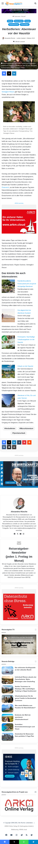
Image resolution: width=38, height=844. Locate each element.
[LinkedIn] (14, 73)
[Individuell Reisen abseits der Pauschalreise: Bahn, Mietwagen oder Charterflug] (7, 680)
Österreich (5, 187)
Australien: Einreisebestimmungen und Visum (25, 727)
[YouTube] (20, 534)
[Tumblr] (19, 442)
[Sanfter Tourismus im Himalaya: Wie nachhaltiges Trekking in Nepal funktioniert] (7, 689)
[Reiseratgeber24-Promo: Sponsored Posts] (19, 11)
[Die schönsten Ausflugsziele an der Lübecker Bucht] (7, 670)
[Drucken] (14, 447)
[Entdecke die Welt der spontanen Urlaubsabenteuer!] (7, 718)
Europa (27, 21)
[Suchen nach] (35, 4)
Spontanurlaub (19, 433)
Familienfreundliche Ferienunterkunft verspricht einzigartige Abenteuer (27, 283)
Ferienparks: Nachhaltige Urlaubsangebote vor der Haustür (26, 339)
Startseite (17, 16)
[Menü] (3, 4)
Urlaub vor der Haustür (25, 366)
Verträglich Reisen (8, 92)
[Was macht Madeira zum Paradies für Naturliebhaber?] (7, 708)
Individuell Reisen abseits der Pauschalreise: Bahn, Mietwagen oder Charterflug (25, 679)
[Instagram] (23, 534)
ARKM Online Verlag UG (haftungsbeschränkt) (19, 826)
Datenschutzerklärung (28, 568)
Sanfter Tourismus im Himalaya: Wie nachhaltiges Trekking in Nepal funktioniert (25, 689)
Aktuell (23, 16)
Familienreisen (13, 24)
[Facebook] (4, 73)
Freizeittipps (24, 24)
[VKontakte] (4, 447)
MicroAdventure (26, 428)
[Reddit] (29, 442)
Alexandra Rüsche (10, 38)
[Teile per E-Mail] (9, 447)
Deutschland (19, 21)
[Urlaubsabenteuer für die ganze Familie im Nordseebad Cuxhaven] (7, 699)
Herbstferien (10, 428)
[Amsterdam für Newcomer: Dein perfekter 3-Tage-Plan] (7, 737)
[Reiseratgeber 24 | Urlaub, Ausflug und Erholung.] (13, 3)
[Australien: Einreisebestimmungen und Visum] (7, 727)
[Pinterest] (24, 442)
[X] (9, 73)
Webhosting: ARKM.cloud (19, 829)
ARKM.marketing (19, 203)
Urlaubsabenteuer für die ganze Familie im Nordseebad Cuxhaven (25, 698)
